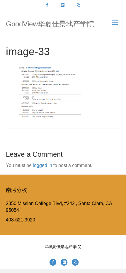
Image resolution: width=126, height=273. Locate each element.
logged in (42, 165)
